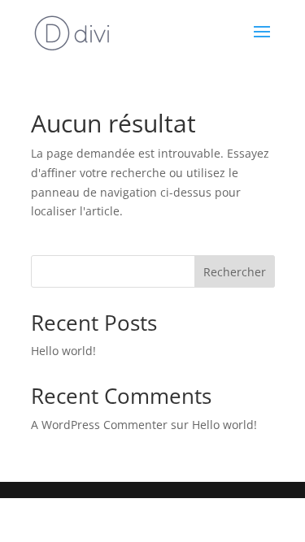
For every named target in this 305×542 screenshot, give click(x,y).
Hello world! (63, 350)
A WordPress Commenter (99, 424)
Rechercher (234, 272)
